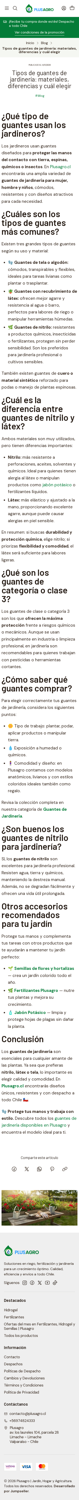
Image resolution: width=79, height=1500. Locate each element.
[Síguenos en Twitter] (39, 1283)
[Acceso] (64, 8)
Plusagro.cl (60, 167)
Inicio (30, 43)
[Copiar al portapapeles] (64, 1169)
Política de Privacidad (21, 1392)
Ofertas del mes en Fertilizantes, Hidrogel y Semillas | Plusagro (39, 1326)
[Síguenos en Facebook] (32, 1283)
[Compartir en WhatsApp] (39, 1169)
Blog (44, 43)
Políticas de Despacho (22, 1371)
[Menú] (7, 8)
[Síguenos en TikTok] (54, 1283)
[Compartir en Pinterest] (52, 1169)
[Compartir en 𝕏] (26, 1169)
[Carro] (72, 8)
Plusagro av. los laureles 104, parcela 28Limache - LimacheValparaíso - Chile (34, 1434)
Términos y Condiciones (23, 1385)
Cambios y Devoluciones (24, 1378)
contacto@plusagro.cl (27, 1413)
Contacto (12, 1357)
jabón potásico (57, 485)
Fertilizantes (14, 1317)
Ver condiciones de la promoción (39, 32)
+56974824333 (22, 1420)
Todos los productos (21, 1335)
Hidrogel (11, 1310)
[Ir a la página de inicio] (39, 8)
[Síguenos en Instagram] (24, 1283)
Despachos (13, 1364)
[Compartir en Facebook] (14, 1169)
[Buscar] (15, 8)
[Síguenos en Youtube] (47, 1283)
